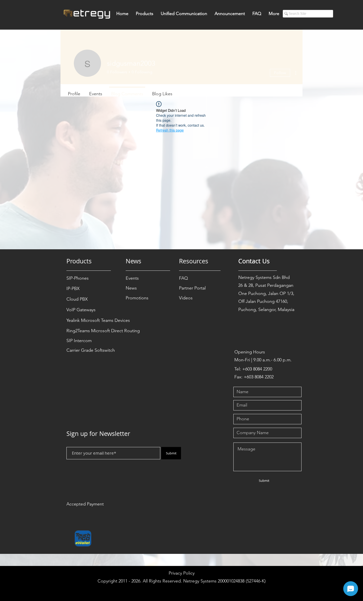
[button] (144, 15)
